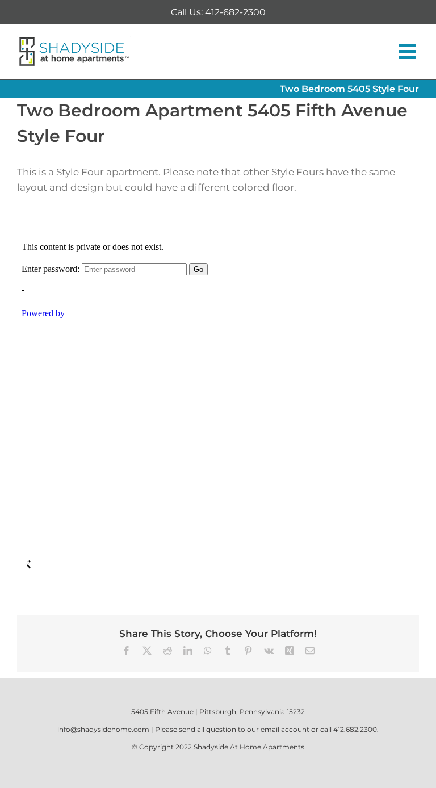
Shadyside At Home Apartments (249, 747)
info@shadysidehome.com (103, 729)
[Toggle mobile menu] (409, 51)
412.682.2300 (355, 729)
